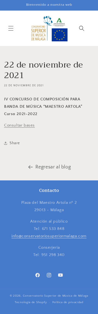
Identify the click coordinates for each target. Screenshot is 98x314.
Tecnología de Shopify (31, 302)
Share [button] (15, 143)
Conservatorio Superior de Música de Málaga (55, 295)
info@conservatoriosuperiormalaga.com (49, 236)
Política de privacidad (67, 302)
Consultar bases (19, 125)
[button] (11, 28)
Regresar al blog (53, 167)
